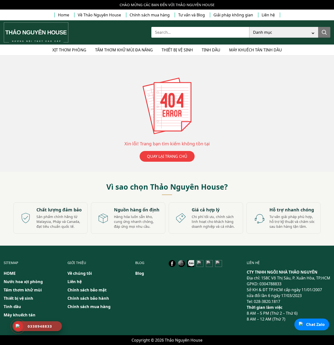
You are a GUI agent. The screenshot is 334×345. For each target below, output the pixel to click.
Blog (139, 273)
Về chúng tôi (79, 273)
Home (63, 15)
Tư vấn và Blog (191, 15)
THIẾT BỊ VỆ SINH (177, 50)
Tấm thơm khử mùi (23, 290)
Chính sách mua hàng (150, 15)
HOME (10, 273)
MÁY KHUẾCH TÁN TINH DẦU (255, 50)
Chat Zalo (315, 324)
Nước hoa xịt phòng (23, 281)
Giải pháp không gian (233, 15)
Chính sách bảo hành (88, 298)
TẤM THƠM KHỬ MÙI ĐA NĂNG (124, 50)
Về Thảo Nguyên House (99, 15)
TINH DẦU (211, 50)
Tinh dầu (12, 306)
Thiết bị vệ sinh (18, 298)
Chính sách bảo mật (87, 290)
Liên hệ (268, 15)
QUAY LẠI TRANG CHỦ (167, 156)
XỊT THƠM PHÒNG (69, 50)
